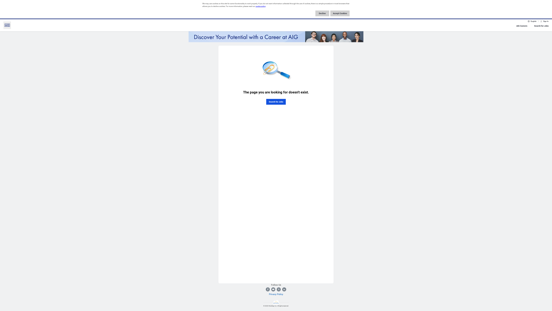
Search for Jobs (541, 26)
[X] (279, 289)
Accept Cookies (340, 13)
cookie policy (261, 6)
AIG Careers (521, 26)
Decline (322, 13)
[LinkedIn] (284, 289)
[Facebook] (268, 289)
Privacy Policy (276, 294)
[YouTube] (273, 289)
